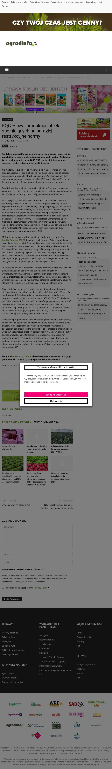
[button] (106, 70)
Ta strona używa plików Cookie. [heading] (56, 367)
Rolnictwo (6, 6)
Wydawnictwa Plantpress (39, 2)
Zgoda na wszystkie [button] (56, 394)
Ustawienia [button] (56, 401)
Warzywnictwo (56, 2)
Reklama (5, 2)
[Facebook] (108, 10)
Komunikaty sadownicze (74, 2)
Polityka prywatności (19, 2)
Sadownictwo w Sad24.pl (95, 2)
